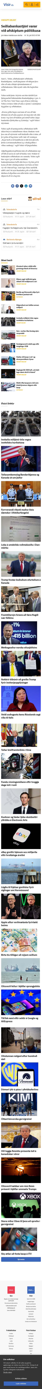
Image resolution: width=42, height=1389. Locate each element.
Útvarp (11, 1348)
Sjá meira (21, 1259)
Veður (31, 1343)
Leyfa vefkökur (21, 1383)
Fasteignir (31, 1336)
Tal (31, 1353)
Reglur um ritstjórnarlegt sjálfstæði (11, 1300)
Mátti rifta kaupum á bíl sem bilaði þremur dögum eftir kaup (27, 385)
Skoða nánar (7, 1372)
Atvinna (31, 1338)
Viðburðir (31, 1341)
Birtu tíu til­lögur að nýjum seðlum (19, 955)
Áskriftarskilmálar (31, 1309)
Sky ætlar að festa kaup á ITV (16, 1254)
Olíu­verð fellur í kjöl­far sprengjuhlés (20, 986)
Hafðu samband (31, 1304)
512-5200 (32, 1299)
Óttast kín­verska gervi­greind (16, 1119)
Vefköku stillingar (21, 1378)
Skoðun (11, 1343)
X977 (31, 1351)
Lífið (11, 1341)
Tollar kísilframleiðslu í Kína (16, 750)
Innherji (31, 1333)
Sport (11, 1338)
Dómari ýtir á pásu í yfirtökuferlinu (19, 1090)
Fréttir (11, 1333)
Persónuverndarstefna (11, 1303)
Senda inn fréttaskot (31, 1321)
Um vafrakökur (31, 1319)
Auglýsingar (31, 1301)
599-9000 (12, 1310)
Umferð (31, 1314)
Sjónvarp (11, 1346)
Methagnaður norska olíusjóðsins (19, 648)
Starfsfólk (31, 1311)
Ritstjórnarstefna (31, 1306)
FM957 (31, 1348)
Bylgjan (31, 1346)
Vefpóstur (31, 1316)
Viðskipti (11, 1336)
